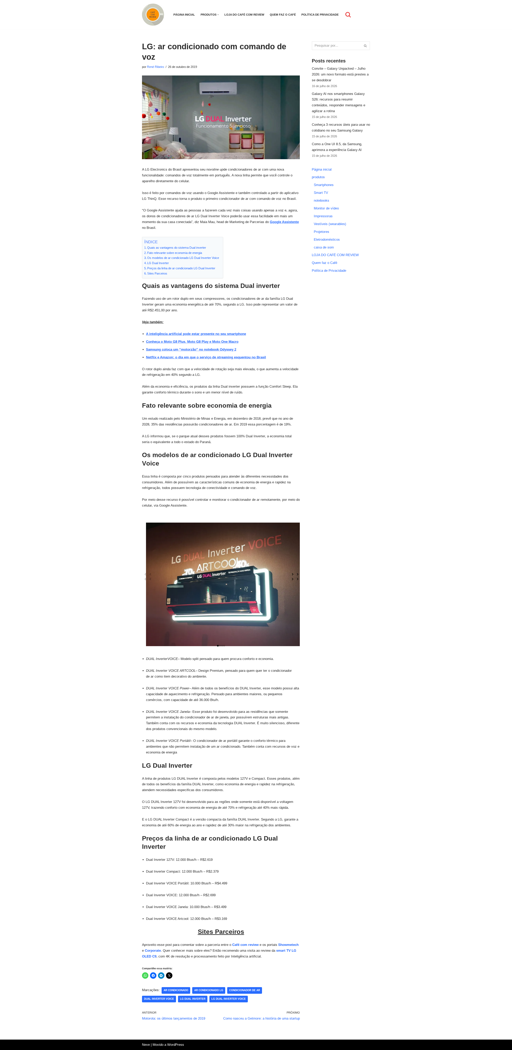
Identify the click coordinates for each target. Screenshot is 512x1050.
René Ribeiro (155, 66)
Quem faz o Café (283, 14)
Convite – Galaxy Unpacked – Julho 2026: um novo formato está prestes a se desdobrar (340, 74)
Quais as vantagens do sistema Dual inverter (176, 247)
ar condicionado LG (208, 990)
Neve (146, 1045)
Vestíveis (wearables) (330, 224)
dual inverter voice (159, 998)
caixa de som (324, 247)
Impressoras (323, 216)
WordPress (175, 1045)
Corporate (153, 950)
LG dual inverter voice (228, 998)
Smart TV (321, 193)
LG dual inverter (192, 998)
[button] (218, 14)
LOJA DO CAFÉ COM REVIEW (244, 14)
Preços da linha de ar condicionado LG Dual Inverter (181, 268)
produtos (318, 177)
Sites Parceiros (157, 273)
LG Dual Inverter (158, 263)
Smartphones (324, 185)
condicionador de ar (244, 990)
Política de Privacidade (320, 14)
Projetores (321, 232)
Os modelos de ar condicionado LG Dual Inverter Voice (183, 257)
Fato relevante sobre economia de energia (174, 252)
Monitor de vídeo (326, 208)
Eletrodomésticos (327, 239)
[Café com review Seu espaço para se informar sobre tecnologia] (154, 15)
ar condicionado (176, 990)
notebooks (321, 200)
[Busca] (348, 14)
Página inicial (184, 14)
